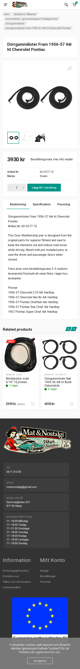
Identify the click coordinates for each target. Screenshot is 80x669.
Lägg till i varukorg (44, 187)
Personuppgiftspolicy (16, 570)
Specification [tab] (42, 204)
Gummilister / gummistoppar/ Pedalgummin (32, 18)
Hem (7, 14)
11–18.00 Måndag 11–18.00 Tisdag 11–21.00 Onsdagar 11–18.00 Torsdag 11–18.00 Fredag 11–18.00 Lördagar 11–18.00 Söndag (18, 532)
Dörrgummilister (15, 23)
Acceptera (40, 661)
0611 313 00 (14, 471)
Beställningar (48, 576)
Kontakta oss (11, 576)
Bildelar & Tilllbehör (25, 14)
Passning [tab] (63, 204)
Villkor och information (17, 581)
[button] (32, 404)
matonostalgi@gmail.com (22, 487)
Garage (44, 570)
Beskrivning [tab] (18, 204)
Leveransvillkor (12, 587)
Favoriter (45, 581)
